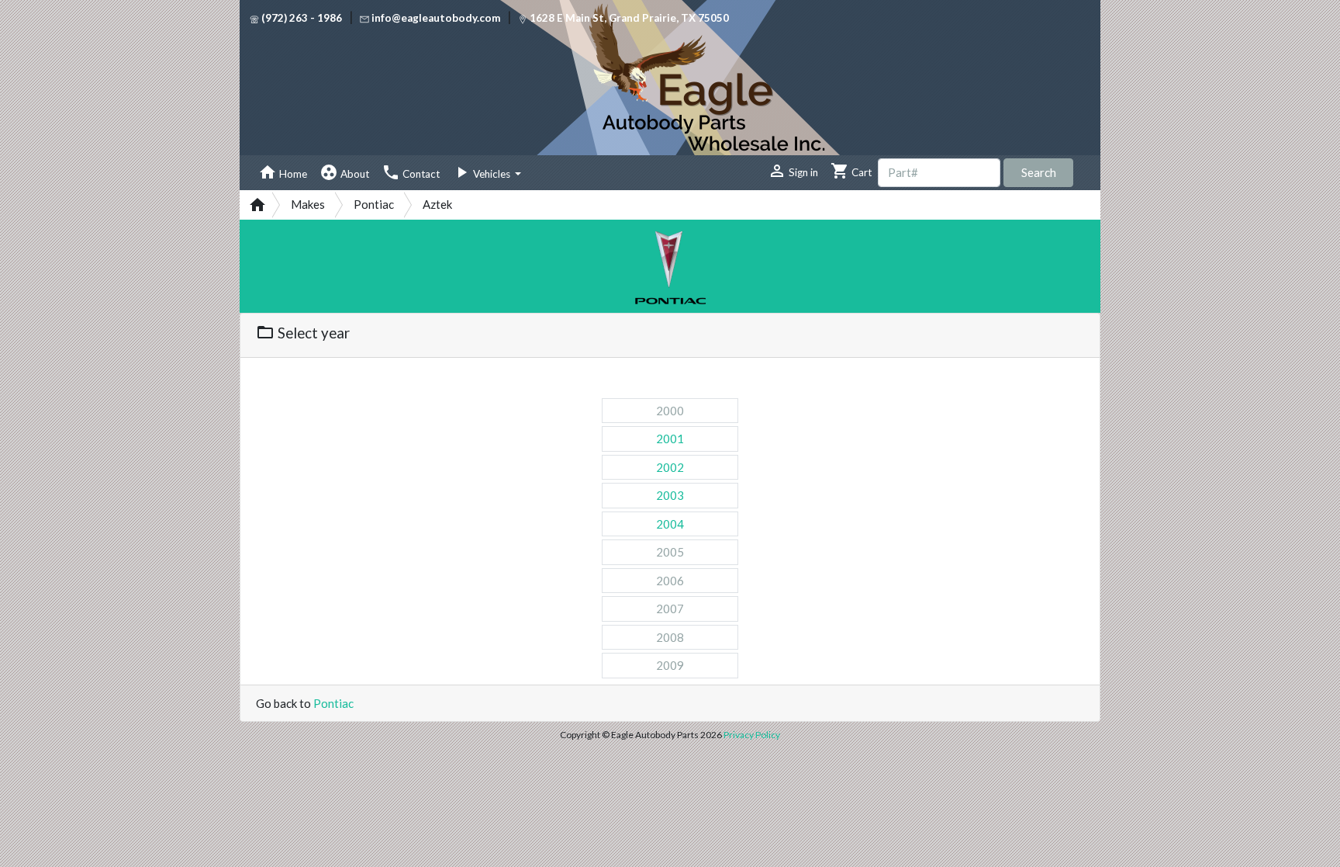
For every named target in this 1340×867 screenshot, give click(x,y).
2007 (670, 609)
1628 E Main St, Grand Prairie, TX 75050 (628, 18)
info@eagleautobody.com (435, 18)
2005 (670, 552)
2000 (670, 411)
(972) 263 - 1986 (300, 18)
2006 (670, 581)
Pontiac (333, 703)
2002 (670, 467)
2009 (670, 665)
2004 (670, 524)
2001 (670, 439)
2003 (670, 495)
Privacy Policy (752, 734)
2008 (670, 637)
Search (1038, 172)
